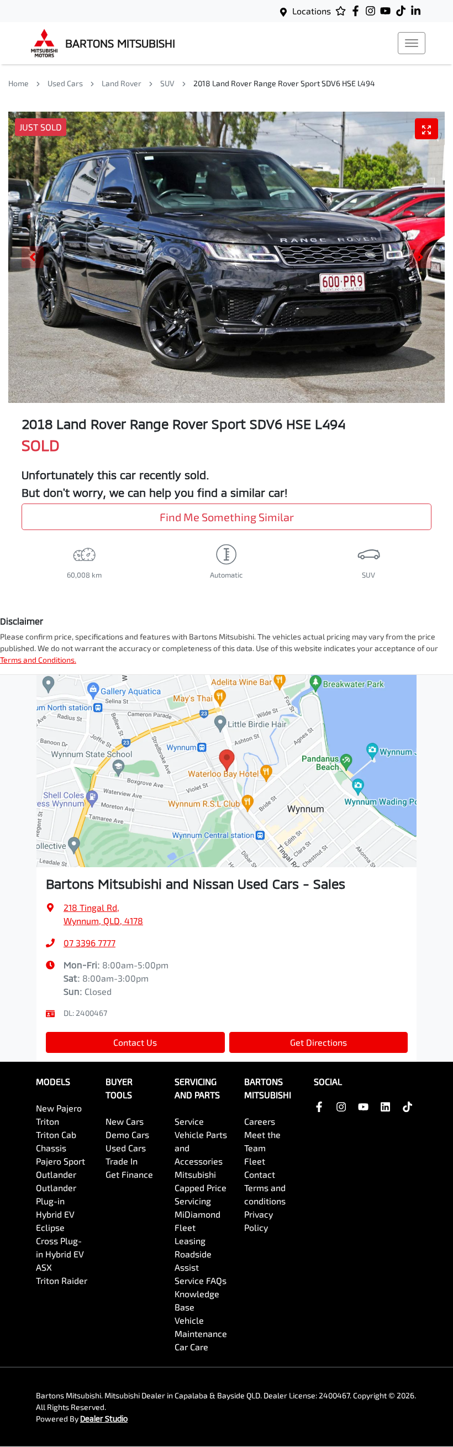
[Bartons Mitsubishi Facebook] (357, 11)
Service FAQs (201, 1280)
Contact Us (135, 1042)
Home (18, 83)
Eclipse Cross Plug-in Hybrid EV (60, 1240)
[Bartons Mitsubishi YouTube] (387, 11)
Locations (311, 11)
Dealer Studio (104, 1418)
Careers (259, 1121)
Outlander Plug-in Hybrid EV (56, 1200)
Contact (259, 1174)
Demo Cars (127, 1134)
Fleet (254, 1161)
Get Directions (318, 1042)
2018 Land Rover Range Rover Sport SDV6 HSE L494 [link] (284, 83)
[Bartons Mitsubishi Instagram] (372, 11)
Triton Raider (61, 1280)
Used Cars (65, 83)
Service (189, 1121)
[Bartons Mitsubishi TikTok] (409, 1107)
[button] (411, 43)
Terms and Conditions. (38, 659)
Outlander (56, 1174)
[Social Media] (403, 11)
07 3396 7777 (89, 942)
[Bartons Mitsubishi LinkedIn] (417, 11)
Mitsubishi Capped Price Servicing (201, 1187)
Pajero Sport (60, 1161)
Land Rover (121, 83)
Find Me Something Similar (227, 516)
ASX (44, 1267)
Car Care (191, 1346)
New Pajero (59, 1108)
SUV (167, 83)
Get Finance (129, 1174)
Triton (47, 1121)
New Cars (125, 1121)
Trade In (122, 1161)
